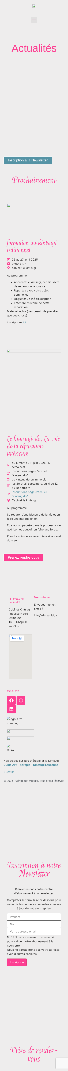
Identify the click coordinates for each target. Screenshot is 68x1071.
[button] (34, 20)
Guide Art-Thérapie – (17, 765)
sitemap (8, 771)
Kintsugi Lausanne (45, 765)
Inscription (17, 962)
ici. (25, 322)
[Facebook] (11, 700)
